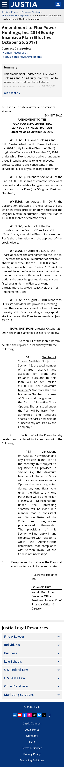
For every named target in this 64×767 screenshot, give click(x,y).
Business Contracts (32, 12)
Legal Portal (32, 729)
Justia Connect (32, 723)
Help (32, 742)
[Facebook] (25, 715)
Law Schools (13, 661)
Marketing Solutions (19, 695)
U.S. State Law (14, 678)
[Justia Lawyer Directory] (49, 715)
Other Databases (16, 686)
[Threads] (34, 715)
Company (32, 735)
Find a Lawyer (14, 636)
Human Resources (14, 52)
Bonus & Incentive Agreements (22, 57)
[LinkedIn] (15, 715)
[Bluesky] (39, 715)
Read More (10, 93)
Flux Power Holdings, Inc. (15, 15)
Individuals (12, 645)
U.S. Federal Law (16, 670)
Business (10, 653)
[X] (44, 715)
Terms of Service (32, 748)
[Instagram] (29, 715)
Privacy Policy (32, 754)
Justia (5, 12)
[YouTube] (20, 715)
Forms (14, 12)
